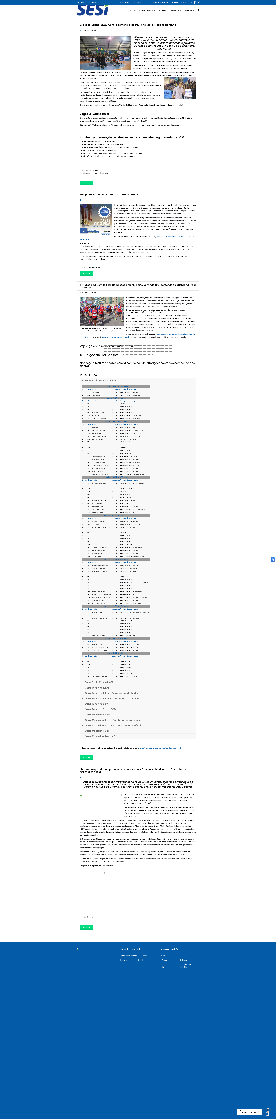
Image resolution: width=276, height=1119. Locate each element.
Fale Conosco (136, 2)
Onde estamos (153, 10)
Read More (86, 183)
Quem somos (139, 10)
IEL (163, 967)
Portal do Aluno (124, 2)
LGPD (141, 960)
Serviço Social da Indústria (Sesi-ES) (117, 337)
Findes (164, 960)
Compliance (190, 10)
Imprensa (184, 2)
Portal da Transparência (161, 2)
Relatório (175, 2)
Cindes (184, 960)
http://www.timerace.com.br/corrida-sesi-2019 (161, 748)
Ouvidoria (147, 2)
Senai (184, 956)
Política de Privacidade (128, 956)
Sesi (163, 956)
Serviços (127, 10)
